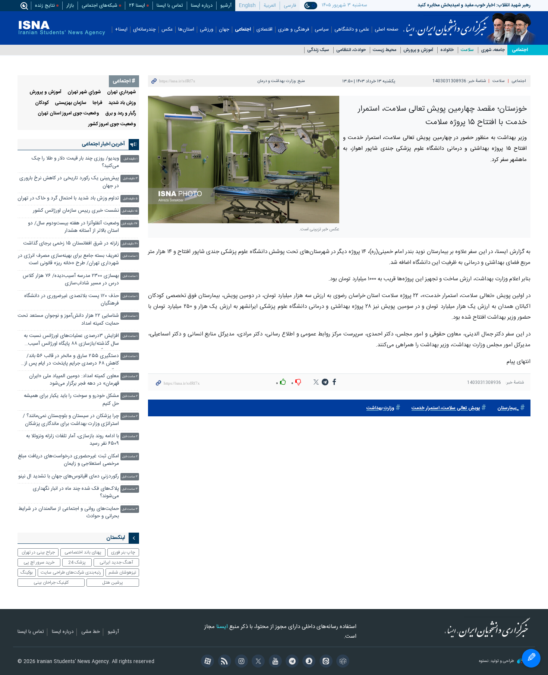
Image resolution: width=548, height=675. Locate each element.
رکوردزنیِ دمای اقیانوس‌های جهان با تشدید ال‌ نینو (68, 476)
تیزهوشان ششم (122, 572)
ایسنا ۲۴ (137, 5)
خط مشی (90, 632)
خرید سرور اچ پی (38, 562)
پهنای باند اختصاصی (82, 552)
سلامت (467, 50)
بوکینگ (27, 572)
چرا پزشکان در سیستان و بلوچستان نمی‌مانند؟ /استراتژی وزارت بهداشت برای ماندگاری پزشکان (71, 420)
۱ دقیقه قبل (131, 159)
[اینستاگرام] (240, 662)
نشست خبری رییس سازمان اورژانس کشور (76, 211)
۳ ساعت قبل (130, 476)
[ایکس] (257, 662)
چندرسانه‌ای (144, 29)
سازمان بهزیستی (70, 103)
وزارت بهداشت (380, 408)
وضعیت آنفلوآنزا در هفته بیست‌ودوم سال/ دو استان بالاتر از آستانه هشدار (73, 227)
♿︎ (531, 658)
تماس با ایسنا (170, 5)
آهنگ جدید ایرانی (116, 562)
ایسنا (446, 23)
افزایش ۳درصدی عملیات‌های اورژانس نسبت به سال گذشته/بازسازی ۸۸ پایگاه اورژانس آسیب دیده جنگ (71, 340)
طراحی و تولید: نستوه (497, 661)
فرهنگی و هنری (293, 29)
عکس (167, 29)
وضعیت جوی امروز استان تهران (68, 113)
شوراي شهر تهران (84, 92)
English (247, 5)
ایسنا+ (121, 29)
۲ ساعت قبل (130, 376)
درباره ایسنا (201, 5)
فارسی (290, 5)
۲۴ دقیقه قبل (130, 223)
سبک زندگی (318, 50)
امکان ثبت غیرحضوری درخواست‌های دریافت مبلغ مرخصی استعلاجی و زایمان (68, 460)
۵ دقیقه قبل (130, 198)
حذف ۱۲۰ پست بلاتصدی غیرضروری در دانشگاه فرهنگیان (71, 299)
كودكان (42, 103)
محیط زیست (384, 50)
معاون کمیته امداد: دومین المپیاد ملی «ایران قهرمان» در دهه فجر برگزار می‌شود (74, 380)
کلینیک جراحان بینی (51, 582)
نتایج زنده (45, 5)
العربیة (270, 5)
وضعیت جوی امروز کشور (112, 124)
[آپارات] (206, 662)
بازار (70, 5)
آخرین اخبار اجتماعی (103, 144)
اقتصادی (264, 29)
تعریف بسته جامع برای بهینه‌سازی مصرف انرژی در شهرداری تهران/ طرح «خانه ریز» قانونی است (68, 259)
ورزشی (206, 29)
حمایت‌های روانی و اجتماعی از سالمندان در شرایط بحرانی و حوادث (68, 512)
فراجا (97, 103)
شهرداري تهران (121, 92)
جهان (224, 29)
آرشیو (226, 5)
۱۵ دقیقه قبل (130, 211)
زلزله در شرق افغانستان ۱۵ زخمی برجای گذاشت (71, 243)
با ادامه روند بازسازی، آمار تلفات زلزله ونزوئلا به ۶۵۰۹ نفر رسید (72, 440)
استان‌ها (186, 29)
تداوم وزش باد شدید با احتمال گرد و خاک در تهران (68, 198)
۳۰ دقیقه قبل (130, 244)
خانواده (447, 50)
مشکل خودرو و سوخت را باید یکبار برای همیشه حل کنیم (71, 399)
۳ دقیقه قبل (130, 178)
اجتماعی (243, 29)
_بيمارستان (508, 408)
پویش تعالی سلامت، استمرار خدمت (446, 408)
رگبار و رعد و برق (120, 113)
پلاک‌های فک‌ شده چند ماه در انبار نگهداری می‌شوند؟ (76, 492)
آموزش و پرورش (418, 50)
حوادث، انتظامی (351, 50)
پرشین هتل (112, 582)
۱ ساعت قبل (130, 256)
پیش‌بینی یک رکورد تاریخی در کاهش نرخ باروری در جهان (69, 182)
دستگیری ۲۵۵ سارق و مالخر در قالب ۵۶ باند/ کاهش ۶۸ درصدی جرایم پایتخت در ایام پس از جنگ (71, 360)
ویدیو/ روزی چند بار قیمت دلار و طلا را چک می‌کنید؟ (75, 162)
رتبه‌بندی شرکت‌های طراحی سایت (71, 572)
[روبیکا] (341, 662)
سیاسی (322, 29)
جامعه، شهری (493, 50)
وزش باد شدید (122, 103)
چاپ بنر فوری (123, 552)
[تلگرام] (291, 662)
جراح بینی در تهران (38, 552)
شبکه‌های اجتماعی (99, 5)
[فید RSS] (223, 662)
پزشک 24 (77, 562)
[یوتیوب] (273, 662)
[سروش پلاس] (307, 662)
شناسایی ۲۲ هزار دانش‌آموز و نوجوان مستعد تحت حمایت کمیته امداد (68, 319)
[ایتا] (324, 662)
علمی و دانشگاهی (351, 29)
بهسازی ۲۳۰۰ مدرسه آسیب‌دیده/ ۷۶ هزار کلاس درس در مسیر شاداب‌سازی (71, 279)
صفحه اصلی (387, 29)
